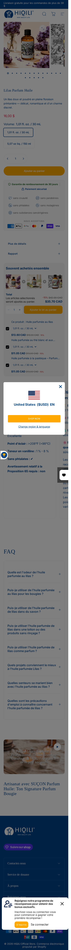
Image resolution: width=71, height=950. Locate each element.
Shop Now (34, 418)
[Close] (60, 386)
